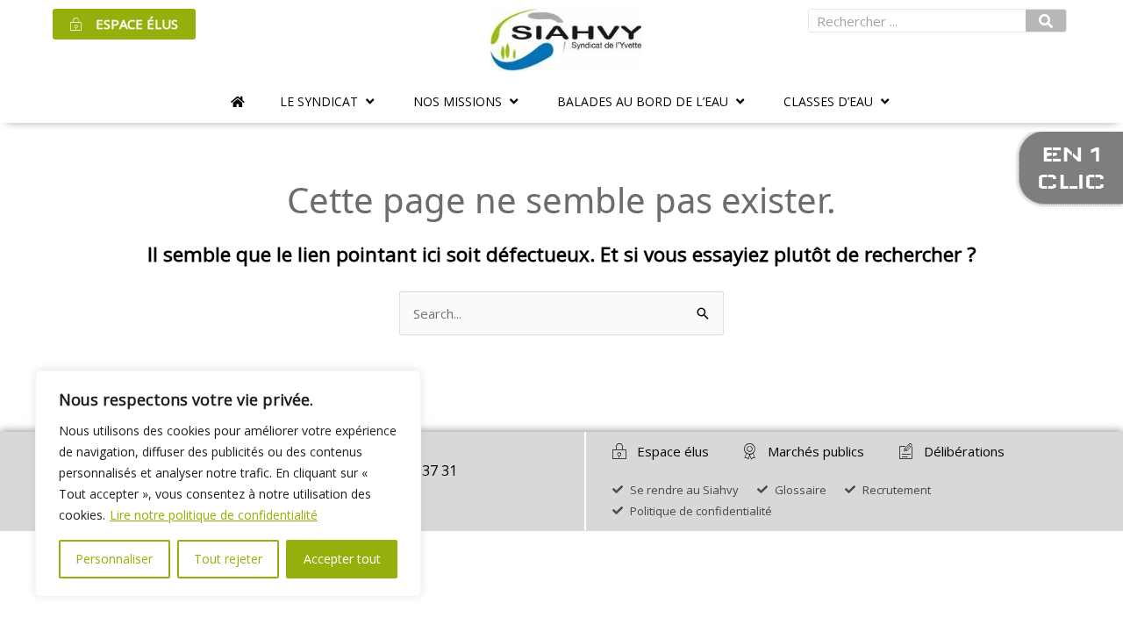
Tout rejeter (228, 558)
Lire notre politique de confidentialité (214, 514)
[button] (329, 101)
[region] (228, 483)
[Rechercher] (1046, 21)
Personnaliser (114, 558)
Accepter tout (342, 558)
